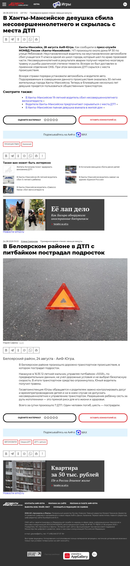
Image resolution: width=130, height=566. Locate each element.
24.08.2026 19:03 (11, 241)
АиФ (21, 343)
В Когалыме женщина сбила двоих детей (99, 167)
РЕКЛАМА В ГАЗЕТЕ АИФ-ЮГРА (84, 503)
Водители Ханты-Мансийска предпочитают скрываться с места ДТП (71, 104)
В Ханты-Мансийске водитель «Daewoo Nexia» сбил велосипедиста (36, 188)
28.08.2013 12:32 (10, 13)
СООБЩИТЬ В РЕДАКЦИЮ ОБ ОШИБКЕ (70, 507)
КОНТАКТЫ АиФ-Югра (35, 503)
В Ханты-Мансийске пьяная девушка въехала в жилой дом (64, 107)
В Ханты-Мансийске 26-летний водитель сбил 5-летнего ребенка (37, 178)
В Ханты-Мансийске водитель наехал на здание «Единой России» (99, 178)
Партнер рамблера (52, 554)
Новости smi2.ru (13, 231)
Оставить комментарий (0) (103, 120)
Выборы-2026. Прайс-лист (37, 507)
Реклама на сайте (57, 503)
